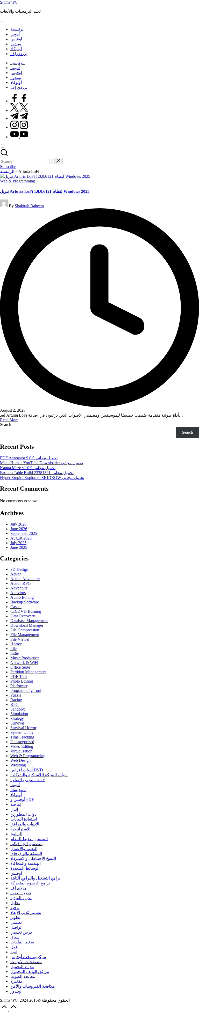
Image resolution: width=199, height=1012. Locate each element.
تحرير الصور (20, 893)
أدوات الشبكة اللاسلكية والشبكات (39, 775)
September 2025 (23, 533)
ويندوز (15, 991)
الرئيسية (7, 171)
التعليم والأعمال (23, 848)
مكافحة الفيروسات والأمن (32, 986)
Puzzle (15, 695)
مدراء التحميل (22, 966)
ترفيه (14, 907)
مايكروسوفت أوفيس (28, 957)
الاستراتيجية (20, 829)
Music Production (24, 658)
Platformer (18, 686)
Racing (16, 700)
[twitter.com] (19, 110)
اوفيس (16, 873)
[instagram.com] (19, 127)
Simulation (19, 714)
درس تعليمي (21, 932)
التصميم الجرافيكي (26, 843)
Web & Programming (17, 181)
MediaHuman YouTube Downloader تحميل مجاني (41, 463)
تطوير (15, 917)
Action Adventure (25, 579)
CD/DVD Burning (25, 611)
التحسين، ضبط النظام (29, 839)
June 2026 (18, 529)
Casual (16, 606)
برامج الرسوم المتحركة (30, 883)
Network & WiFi (24, 662)
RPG (14, 704)
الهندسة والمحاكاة (25, 863)
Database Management (29, 620)
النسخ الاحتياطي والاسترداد (33, 858)
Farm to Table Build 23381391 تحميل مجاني (37, 472)
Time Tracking (22, 737)
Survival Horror (23, 728)
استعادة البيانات (23, 819)
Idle (13, 648)
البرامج (16, 834)
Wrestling (18, 765)
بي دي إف (18, 888)
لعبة (13, 952)
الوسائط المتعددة (24, 868)
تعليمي (16, 922)
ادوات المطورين (24, 814)
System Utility (22, 732)
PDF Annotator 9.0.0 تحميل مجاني (29, 458)
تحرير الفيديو (21, 898)
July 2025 (18, 543)
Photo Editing (21, 681)
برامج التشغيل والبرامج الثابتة (35, 878)
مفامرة (16, 981)
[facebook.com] (19, 101)
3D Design (19, 569)
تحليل (15, 902)
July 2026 (18, 524)
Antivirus (18, 592)
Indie (14, 653)
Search (5, 424)
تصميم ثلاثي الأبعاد (25, 912)
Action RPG (20, 583)
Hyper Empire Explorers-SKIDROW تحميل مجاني (42, 477)
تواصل (15, 927)
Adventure (19, 588)
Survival (17, 723)
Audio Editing (22, 597)
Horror (16, 644)
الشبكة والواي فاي (26, 853)
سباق (14, 937)
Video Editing (21, 746)
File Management (24, 634)
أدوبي (15, 784)
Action (16, 574)
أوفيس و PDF (22, 799)
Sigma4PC (9, 2)
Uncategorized (22, 742)
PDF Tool (18, 676)
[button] (51, 161)
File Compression (24, 630)
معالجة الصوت (22, 976)
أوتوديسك (18, 789)
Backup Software (24, 602)
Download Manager (26, 625)
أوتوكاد (16, 794)
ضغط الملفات (22, 942)
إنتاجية (15, 804)
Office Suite (20, 667)
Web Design (20, 760)
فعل (14, 947)
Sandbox (17, 709)
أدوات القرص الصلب (27, 780)
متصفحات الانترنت (26, 961)
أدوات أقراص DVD (26, 770)
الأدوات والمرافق (24, 824)
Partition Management (28, 672)
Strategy (17, 718)
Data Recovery (22, 616)
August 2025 (21, 538)
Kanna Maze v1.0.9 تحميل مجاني (27, 468)
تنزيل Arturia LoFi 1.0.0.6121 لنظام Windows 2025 (44, 191)
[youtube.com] (19, 137)
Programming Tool (25, 690)
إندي (14, 809)
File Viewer (20, 639)
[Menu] (2, 21)
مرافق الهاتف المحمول (29, 971)
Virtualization (21, 751)
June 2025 (18, 547)
